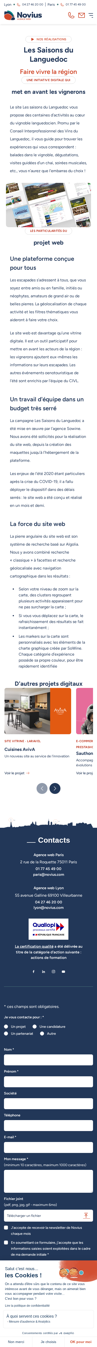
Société (10, 1093)
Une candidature (52, 1027)
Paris (51, 4)
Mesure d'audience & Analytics (29, 1321)
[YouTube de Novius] (63, 972)
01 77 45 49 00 (76, 4)
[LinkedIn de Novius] (44, 972)
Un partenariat (22, 1034)
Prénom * (11, 1071)
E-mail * (10, 1137)
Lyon (7, 4)
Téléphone (12, 1115)
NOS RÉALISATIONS (51, 39)
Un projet (18, 1027)
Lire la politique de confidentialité (27, 1305)
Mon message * (45, 1162)
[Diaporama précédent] (42, 788)
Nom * (9, 1049)
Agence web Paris (49, 855)
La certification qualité (34, 946)
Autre (51, 1034)
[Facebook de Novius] (34, 972)
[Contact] (82, 15)
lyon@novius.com (49, 907)
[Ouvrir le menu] (91, 15)
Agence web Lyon (49, 888)
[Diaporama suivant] (54, 788)
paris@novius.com (48, 874)
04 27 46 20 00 (32, 4)
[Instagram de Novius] (53, 972)
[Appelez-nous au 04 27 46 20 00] (71, 15)
